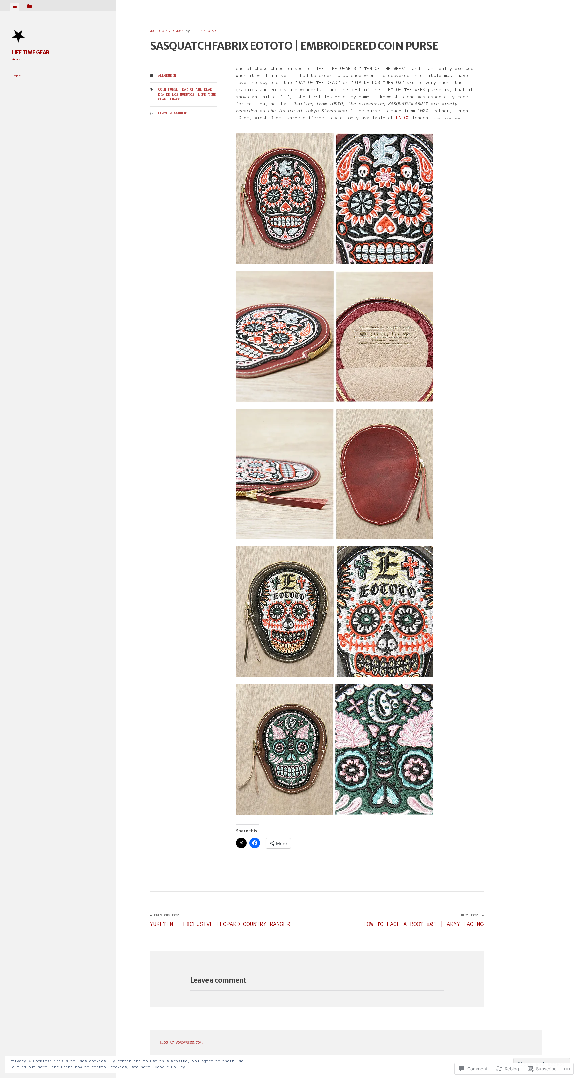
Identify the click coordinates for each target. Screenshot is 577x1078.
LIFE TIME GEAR (30, 52)
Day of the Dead (197, 89)
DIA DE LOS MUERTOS (176, 94)
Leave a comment (173, 113)
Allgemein (167, 75)
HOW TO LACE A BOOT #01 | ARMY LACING (424, 920)
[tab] (14, 7)
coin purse (168, 89)
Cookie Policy (170, 1067)
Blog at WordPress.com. (182, 1042)
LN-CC (175, 99)
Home (16, 76)
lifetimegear (204, 31)
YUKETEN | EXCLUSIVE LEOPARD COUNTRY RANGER (220, 920)
